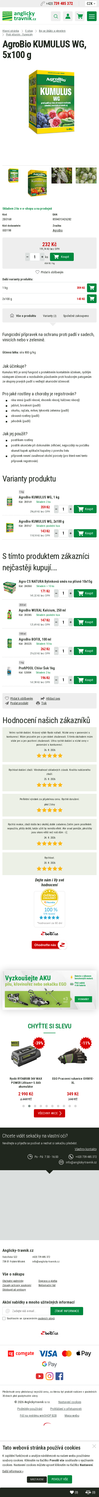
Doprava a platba (47, 1281)
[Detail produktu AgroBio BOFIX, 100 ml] (9, 643)
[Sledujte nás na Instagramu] (49, 1379)
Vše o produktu (26, 316)
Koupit (65, 257)
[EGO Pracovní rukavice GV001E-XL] (73, 1056)
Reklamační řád (47, 1285)
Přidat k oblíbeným (52, 272)
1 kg (5, 288)
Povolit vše (60, 1479)
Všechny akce (48, 1113)
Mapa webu (72, 1415)
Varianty (49, 316)
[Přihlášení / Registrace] (68, 16)
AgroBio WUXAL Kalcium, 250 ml (42, 610)
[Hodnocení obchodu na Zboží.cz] (49, 945)
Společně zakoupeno (76, 316)
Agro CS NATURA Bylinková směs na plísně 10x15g (55, 582)
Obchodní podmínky (13, 1281)
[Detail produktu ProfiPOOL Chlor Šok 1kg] (9, 672)
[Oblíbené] (72, 1492)
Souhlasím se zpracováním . (31, 1318)
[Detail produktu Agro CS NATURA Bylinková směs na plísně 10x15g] (9, 587)
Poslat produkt (19, 703)
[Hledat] (56, 16)
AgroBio (58, 230)
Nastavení (36, 1479)
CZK (90, 4)
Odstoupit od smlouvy (14, 1289)
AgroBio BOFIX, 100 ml (35, 639)
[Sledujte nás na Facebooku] (59, 1379)
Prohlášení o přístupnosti (66, 1409)
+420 (59, 4)
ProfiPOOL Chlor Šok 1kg (37, 668)
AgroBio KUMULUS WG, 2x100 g (41, 521)
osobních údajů (46, 1318)
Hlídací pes (53, 698)
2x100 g (7, 299)
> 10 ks (50, 586)
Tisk (44, 703)
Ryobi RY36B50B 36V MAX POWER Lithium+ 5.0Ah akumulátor (26, 1082)
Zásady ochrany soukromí (16, 1285)
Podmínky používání (29, 1409)
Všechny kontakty (86, 1149)
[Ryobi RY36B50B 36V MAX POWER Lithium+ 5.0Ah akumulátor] (26, 1056)
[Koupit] (92, 287)
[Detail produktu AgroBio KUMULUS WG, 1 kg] (9, 501)
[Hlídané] (88, 1492)
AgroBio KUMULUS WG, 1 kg (39, 497)
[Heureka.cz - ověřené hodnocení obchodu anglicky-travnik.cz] (49, 908)
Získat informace (67, 1311)
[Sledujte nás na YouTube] (39, 1379)
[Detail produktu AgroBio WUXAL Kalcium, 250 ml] (9, 614)
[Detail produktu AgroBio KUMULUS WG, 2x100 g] (9, 527)
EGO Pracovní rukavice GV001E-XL (73, 1081)
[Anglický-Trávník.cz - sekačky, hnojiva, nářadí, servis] (19, 20)
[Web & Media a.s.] (47, 1425)
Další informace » (12, 1471)
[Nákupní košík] (80, 16)
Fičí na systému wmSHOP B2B (38, 1415)
